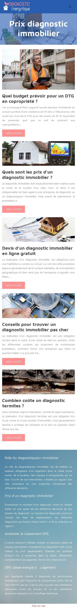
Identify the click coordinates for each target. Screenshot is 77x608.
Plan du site (38, 605)
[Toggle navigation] (70, 6)
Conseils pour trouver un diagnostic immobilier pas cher (35, 327)
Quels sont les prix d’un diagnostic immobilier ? (27, 174)
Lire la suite (13, 133)
